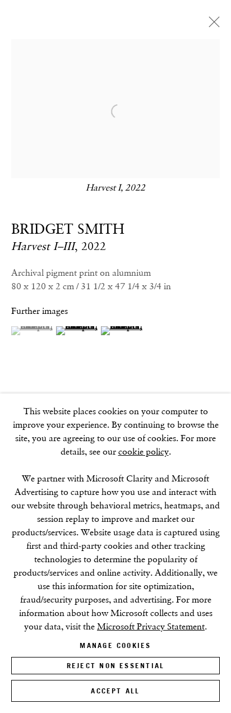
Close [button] (211, 25)
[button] (32, 330)
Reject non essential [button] (115, 665)
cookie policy (143, 451)
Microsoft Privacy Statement (151, 626)
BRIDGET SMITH (67, 228)
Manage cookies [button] (115, 645)
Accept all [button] (115, 691)
